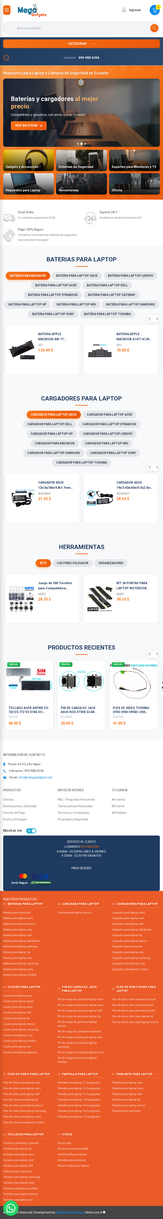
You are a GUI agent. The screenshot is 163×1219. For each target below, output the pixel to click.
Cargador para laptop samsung (131, 958)
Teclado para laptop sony (18, 1182)
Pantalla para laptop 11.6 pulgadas (79, 1082)
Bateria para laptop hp (16, 952)
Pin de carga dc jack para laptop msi (80, 1037)
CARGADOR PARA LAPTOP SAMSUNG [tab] (53, 453)
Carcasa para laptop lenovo (74, 912)
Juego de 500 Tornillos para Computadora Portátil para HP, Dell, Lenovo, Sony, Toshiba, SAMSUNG (55, 586)
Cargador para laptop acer (128, 918)
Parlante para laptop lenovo (129, 1105)
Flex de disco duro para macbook (132, 1005)
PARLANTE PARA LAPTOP (135, 1074)
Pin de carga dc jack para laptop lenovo (77, 1023)
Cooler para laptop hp (16, 1018)
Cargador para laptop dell (127, 923)
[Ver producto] (47, 697)
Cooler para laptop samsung (20, 1029)
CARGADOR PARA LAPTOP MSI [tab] (106, 443)
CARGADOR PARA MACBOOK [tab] (55, 443)
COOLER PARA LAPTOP (24, 986)
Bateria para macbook (16, 912)
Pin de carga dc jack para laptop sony (81, 1052)
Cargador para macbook (127, 946)
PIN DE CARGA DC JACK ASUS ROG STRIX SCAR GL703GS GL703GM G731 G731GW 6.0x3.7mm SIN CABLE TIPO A (78, 710)
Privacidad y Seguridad (73, 819)
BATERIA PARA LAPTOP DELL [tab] (107, 285)
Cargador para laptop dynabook (131, 929)
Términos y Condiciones (73, 812)
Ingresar (134, 10)
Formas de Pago (14, 812)
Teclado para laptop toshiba (20, 1188)
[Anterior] (10, 113)
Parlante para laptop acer (127, 1082)
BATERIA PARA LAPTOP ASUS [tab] (77, 275)
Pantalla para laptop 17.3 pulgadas (79, 1116)
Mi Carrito (118, 806)
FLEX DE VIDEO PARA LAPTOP (29, 1074)
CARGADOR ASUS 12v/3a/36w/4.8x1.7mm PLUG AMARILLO (54, 485)
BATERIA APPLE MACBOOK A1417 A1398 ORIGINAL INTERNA (134, 337)
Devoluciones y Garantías (20, 806)
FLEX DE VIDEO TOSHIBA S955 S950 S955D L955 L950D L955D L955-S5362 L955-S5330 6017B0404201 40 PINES (132, 710)
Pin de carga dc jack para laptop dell (80, 1010)
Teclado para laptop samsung (21, 1177)
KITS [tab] (43, 563)
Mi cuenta (118, 799)
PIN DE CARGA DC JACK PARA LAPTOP (79, 988)
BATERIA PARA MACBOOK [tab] (28, 275)
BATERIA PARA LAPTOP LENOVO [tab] (130, 275)
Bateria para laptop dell (17, 935)
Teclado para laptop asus (18, 1154)
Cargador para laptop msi (127, 952)
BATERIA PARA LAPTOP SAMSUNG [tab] (130, 304)
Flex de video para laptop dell (21, 1094)
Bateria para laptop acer (17, 929)
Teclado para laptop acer (18, 1160)
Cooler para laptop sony (18, 1035)
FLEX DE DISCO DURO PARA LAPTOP (136, 988)
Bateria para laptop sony (18, 969)
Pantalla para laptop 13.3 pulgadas (79, 1094)
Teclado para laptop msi (18, 1199)
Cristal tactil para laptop (72, 1154)
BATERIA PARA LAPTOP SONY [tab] (53, 314)
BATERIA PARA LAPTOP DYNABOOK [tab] (53, 295)
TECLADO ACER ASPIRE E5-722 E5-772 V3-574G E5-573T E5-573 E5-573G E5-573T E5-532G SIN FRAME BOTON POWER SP (28, 710)
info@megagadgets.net (35, 777)
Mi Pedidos (119, 812)
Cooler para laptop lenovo (19, 1024)
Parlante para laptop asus (127, 1088)
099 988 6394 (89, 58)
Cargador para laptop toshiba (130, 969)
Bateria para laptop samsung (21, 963)
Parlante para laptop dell (127, 1094)
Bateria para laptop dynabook (21, 940)
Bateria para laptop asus (18, 918)
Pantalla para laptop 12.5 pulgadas (79, 1088)
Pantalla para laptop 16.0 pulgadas (79, 1110)
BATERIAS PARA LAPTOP (25, 903)
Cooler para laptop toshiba (19, 1040)
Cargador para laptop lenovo (129, 940)
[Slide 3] (85, 144)
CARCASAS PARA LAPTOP (80, 903)
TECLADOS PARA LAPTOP (26, 1134)
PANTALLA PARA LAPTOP (80, 1074)
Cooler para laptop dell (17, 1012)
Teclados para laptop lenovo (20, 1194)
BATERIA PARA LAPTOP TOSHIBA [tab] (107, 314)
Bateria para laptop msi (17, 958)
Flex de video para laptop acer (21, 1082)
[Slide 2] (81, 144)
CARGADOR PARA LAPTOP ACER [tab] (109, 414)
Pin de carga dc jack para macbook (79, 1031)
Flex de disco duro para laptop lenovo (135, 1022)
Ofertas (8, 799)
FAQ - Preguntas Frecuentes (76, 799)
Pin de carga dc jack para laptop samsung (77, 1044)
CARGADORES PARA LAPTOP (137, 903)
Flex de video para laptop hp (20, 1099)
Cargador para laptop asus (128, 912)
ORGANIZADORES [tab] (110, 563)
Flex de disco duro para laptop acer (134, 999)
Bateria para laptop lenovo (19, 923)
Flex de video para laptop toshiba (23, 1122)
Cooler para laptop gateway (20, 1052)
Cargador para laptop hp (127, 935)
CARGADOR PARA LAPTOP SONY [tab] (113, 453)
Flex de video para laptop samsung (24, 1110)
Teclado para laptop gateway (21, 1143)
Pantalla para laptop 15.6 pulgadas (79, 1105)
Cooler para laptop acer (17, 995)
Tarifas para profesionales (75, 806)
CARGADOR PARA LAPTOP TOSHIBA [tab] (81, 462)
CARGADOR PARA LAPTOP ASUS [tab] (54, 414)
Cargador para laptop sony (128, 963)
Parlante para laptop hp (126, 1099)
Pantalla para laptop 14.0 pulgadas (79, 1099)
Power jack (64, 1143)
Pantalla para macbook (72, 1160)
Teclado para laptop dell (18, 1165)
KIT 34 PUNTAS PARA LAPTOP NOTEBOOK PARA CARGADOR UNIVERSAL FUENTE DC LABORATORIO (134, 586)
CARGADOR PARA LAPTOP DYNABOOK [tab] (109, 424)
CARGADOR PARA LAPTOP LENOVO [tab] (107, 433)
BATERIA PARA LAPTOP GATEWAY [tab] (111, 295)
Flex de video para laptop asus (22, 1088)
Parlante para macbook (126, 1110)
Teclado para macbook (17, 1171)
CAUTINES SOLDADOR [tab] (72, 563)
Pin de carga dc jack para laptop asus (81, 1005)
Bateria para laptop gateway (20, 946)
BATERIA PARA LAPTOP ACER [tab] (56, 285)
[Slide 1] (78, 144)
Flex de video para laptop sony (22, 1116)
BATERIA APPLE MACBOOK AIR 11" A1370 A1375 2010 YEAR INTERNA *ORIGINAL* (55, 337)
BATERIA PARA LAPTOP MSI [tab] (76, 304)
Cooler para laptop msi (17, 1046)
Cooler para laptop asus (18, 1007)
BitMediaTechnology (70, 1212)
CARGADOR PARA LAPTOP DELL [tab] (49, 424)
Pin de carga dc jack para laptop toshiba (77, 1059)
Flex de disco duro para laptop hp (132, 1016)
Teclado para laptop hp (17, 1148)
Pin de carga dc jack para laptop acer (80, 999)
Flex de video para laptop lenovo (23, 1105)
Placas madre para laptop (73, 1165)
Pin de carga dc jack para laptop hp (79, 1016)
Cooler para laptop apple (18, 1001)
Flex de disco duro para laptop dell (133, 1010)
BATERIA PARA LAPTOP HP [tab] (27, 304)
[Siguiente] (153, 113)
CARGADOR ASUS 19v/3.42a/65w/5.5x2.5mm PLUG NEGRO (135, 485)
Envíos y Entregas (15, 819)
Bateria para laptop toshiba (20, 974)
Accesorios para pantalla (73, 1148)
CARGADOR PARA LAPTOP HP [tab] (52, 433)
